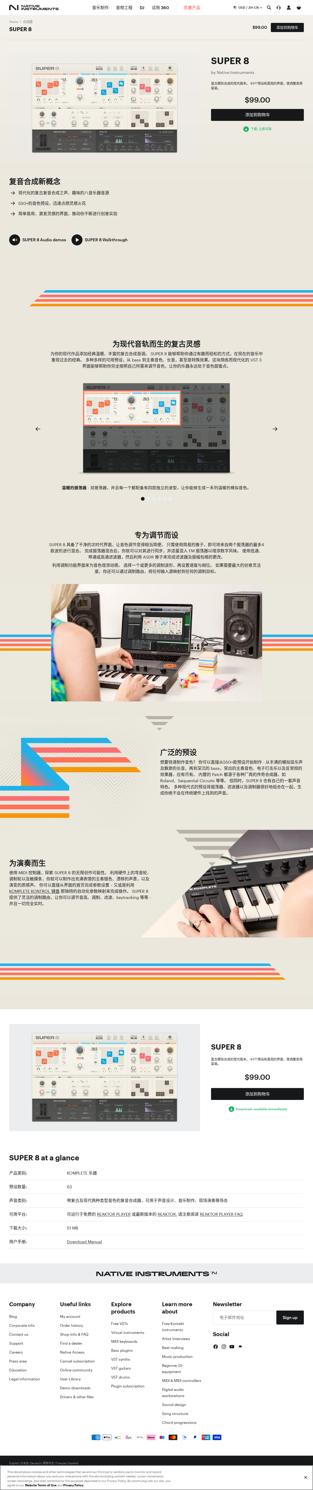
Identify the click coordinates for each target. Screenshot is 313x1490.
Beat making (173, 1347)
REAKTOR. (167, 1214)
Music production (177, 1356)
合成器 (28, 21)
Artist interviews (176, 1339)
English (14, 1463)
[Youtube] (232, 1346)
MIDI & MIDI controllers (181, 1380)
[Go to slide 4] (159, 499)
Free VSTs (119, 1323)
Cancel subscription (77, 1361)
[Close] (306, 1477)
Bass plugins (122, 1350)
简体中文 (48, 1463)
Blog (13, 1316)
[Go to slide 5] (165, 499)
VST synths (120, 1359)
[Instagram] (224, 1346)
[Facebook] (215, 1346)
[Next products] (275, 429)
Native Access (72, 1352)
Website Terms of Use (41, 1485)
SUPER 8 (20, 29)
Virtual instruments (127, 1332)
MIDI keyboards (124, 1341)
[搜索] (269, 8)
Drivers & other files (77, 1397)
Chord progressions (179, 1422)
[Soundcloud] (240, 1346)
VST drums (120, 1377)
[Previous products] (38, 429)
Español (73, 1463)
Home (13, 21)
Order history (71, 1325)
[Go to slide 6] (170, 499)
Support (16, 1343)
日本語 (24, 1463)
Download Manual (84, 1242)
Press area (18, 1361)
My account (70, 1316)
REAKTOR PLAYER (114, 1214)
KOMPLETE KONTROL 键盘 (34, 891)
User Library (70, 1379)
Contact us (18, 1334)
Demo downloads (75, 1388)
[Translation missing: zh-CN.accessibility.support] (279, 8)
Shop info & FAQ (74, 1334)
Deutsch (35, 1463)
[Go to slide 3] (154, 499)
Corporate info (22, 1325)
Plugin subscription (128, 1386)
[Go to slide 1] (143, 499)
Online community (76, 1370)
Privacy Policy (73, 1485)
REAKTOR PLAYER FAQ (221, 1214)
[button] (37, 239)
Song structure (175, 1413)
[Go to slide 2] (148, 499)
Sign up (290, 1317)
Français (61, 1463)
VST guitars (121, 1368)
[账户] (289, 8)
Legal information (24, 1379)
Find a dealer (71, 1343)
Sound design (174, 1404)
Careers (16, 1352)
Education (18, 1370)
